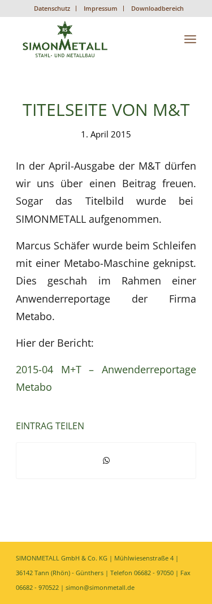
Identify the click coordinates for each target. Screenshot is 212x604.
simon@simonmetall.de (100, 587)
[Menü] (190, 39)
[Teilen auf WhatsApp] (106, 460)
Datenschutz (52, 8)
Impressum (101, 8)
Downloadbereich (157, 8)
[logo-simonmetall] (88, 39)
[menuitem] (52, 8)
